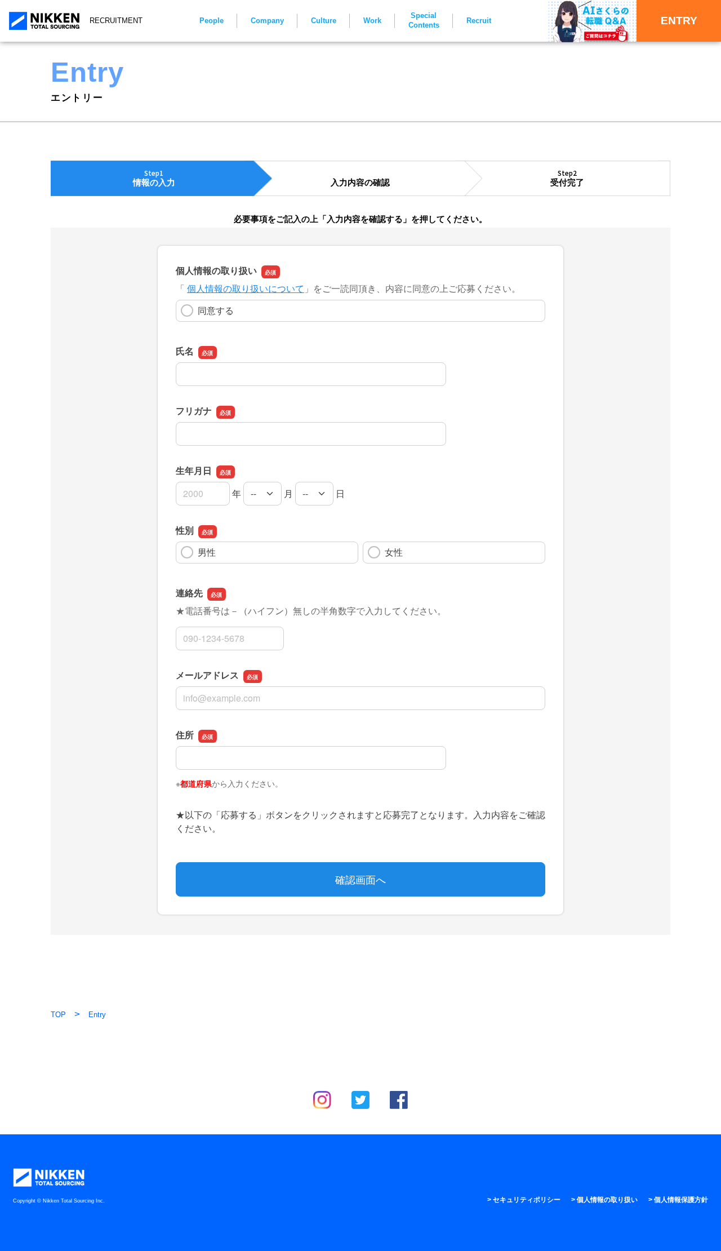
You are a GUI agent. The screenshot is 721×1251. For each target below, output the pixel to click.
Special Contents (423, 20)
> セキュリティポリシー (523, 1199)
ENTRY (679, 20)
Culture (323, 20)
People (211, 20)
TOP (58, 1014)
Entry (97, 1014)
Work (372, 20)
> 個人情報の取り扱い (604, 1199)
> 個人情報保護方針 (678, 1199)
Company (267, 20)
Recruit (478, 20)
